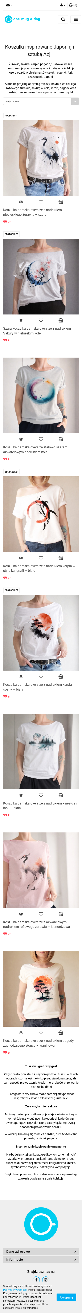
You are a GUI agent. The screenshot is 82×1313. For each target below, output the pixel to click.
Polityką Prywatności (15, 1289)
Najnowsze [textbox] (12, 101)
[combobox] (41, 101)
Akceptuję (66, 1297)
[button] (73, 5)
